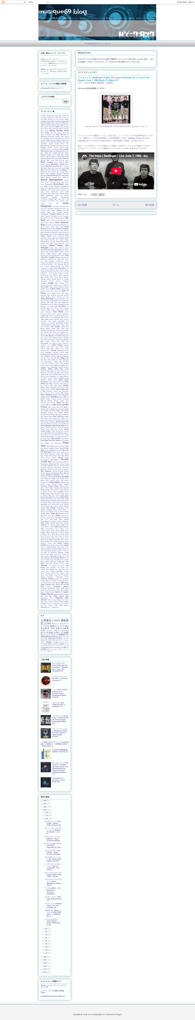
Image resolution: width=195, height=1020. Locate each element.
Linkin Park (58, 369)
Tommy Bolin (45, 571)
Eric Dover (65, 259)
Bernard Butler (63, 153)
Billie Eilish (62, 158)
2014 (45, 963)
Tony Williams (49, 575)
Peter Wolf (58, 450)
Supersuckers (51, 547)
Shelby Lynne (45, 511)
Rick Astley (44, 477)
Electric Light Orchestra (60, 253)
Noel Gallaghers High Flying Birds (52, 425)
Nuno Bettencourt (52, 429)
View (62, 590)
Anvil (62, 136)
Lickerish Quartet (63, 367)
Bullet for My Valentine (52, 186)
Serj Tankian (51, 508)
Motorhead (62, 409)
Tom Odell (58, 569)
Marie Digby (58, 385)
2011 (45, 972)
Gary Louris (54, 277)
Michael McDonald (63, 399)
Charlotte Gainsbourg (60, 197)
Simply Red (55, 513)
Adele (48, 121)
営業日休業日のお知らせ (49, 636)
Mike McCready (58, 405)
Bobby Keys (48, 170)
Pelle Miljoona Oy (52, 446)
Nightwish (52, 422)
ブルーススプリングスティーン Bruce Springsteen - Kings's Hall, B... (53, 882)
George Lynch (46, 279)
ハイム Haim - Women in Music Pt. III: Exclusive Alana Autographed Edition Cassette (60, 693)
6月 (46, 938)
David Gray (59, 227)
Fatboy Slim (44, 263)
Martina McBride (51, 389)
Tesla (60, 556)
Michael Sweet (59, 401)
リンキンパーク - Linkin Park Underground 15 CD (53, 898)
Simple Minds (45, 513)
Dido (42, 240)
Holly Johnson (45, 300)
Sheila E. (66, 510)
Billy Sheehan (60, 160)
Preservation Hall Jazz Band (59, 455)
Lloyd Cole (44, 374)
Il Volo (61, 308)
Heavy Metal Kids (47, 299)
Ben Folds (44, 153)
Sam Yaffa (65, 499)
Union (58, 588)
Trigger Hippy (45, 580)
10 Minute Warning (46, 116)
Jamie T (47, 317)
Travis (57, 578)
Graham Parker (55, 289)
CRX (48, 190)
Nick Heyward (56, 420)
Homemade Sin (55, 300)
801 (42, 119)
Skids (49, 515)
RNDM (67, 462)
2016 (45, 957)
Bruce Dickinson (63, 177)
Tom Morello (50, 569)
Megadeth (65, 395)
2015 (45, 960)
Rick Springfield (63, 477)
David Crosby (49, 227)
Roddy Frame (45, 490)
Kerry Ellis (50, 358)
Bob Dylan (47, 168)
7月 (46, 934)
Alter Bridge (45, 132)
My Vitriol (52, 411)
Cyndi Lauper (45, 216)
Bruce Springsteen (52, 179)
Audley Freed (60, 140)
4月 (46, 944)
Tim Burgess (53, 565)
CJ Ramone (62, 188)
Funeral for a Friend (63, 272)
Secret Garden (58, 506)
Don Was (49, 243)
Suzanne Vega (57, 549)
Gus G (49, 293)
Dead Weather (54, 230)
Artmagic (46, 138)
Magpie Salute (52, 380)
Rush (54, 497)
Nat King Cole (60, 414)
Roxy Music (47, 495)
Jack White (58, 312)
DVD (55, 644)
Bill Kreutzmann (46, 158)
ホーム (116, 205)
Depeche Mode (63, 234)
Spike (58, 523)
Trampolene (59, 577)
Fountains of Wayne (47, 268)
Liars (48, 367)
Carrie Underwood (52, 192)
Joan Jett (60, 328)
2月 (46, 950)
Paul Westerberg (56, 443)
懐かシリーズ (64, 638)
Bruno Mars (60, 182)
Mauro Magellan (46, 395)
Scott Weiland (64, 504)
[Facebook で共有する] (100, 194)
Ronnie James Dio (51, 493)
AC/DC (50, 119)
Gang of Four (64, 273)
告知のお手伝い (54, 633)
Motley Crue (54, 409)
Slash (58, 515)
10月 (47, 819)
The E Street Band (56, 558)
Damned (43, 218)
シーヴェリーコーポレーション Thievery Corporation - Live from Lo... (53, 867)
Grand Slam (65, 289)
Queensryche (54, 459)
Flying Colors (55, 266)
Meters (61, 397)
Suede (66, 545)
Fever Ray (57, 263)
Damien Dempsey (63, 216)
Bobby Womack (57, 170)
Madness (43, 380)
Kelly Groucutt (64, 354)
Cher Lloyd (65, 199)
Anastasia (66, 132)
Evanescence (60, 261)
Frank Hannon (50, 270)
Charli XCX (59, 195)
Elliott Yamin (61, 255)
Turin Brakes (53, 580)
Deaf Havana (64, 230)
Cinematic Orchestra (54, 208)
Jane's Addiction (55, 317)
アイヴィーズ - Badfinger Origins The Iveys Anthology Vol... (53, 905)
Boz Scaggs (60, 172)
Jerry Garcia (56, 325)
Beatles (46, 151)
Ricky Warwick (50, 480)
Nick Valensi (65, 420)
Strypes (53, 545)
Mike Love (49, 405)
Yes (47, 603)
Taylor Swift (49, 554)
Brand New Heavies (48, 173)
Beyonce (43, 156)
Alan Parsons (61, 125)
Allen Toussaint (64, 128)
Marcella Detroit (59, 383)
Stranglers (62, 541)
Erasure (63, 257)
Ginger (50, 283)
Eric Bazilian (49, 259)
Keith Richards (51, 354)
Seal (42, 506)
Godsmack (49, 285)
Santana (53, 500)
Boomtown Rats (46, 172)
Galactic (55, 273)
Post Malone (44, 455)
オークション (61, 645)
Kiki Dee (57, 358)
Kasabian (48, 352)
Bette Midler (65, 155)
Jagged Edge (45, 315)
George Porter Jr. (57, 279)
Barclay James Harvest (56, 147)
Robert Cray (65, 482)
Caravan (63, 190)
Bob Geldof (55, 168)
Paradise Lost (53, 436)
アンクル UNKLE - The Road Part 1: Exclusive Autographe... (53, 891)
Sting (47, 539)
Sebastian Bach (49, 506)
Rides (58, 480)
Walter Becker (50, 592)
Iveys (86, 83)
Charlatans (49, 195)
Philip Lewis (56, 452)
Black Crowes (47, 162)
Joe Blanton (51, 330)
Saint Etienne (49, 499)
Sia (59, 511)
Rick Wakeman (46, 478)
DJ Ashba (54, 216)
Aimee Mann (55, 123)
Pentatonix (62, 446)
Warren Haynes (47, 594)
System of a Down (63, 550)
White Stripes (58, 596)
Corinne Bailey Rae (48, 212)
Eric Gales (44, 261)
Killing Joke (65, 358)
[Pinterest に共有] (103, 194)
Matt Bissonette (64, 391)
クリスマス (48, 640)
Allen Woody (45, 130)
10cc (60, 116)
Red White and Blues (61, 467)
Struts (48, 545)
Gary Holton (45, 277)
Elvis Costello (49, 257)
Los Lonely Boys (55, 374)
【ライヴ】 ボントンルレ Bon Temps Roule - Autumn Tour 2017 (53, 859)
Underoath (44, 588)
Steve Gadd (59, 530)
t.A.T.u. (49, 607)
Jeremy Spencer (46, 325)
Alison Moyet (45, 128)
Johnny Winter (50, 341)
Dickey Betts (64, 238)
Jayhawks (61, 321)
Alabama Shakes (51, 125)
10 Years (55, 116)
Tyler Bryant (56, 584)
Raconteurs (44, 464)
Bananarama (45, 145)
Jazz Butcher (51, 323)
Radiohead (52, 464)
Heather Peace (51, 297)
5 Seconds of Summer (62, 117)
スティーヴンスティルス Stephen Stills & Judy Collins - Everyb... (53, 874)
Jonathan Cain (45, 345)
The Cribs (65, 556)
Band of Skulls (64, 145)
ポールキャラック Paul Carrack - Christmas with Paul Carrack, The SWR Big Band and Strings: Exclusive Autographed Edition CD (60, 768)
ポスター (51, 645)
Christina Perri (64, 206)
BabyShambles (61, 142)
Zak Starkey (48, 605)
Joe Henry (66, 330)
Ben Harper (53, 153)
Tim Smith (61, 565)
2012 (45, 969)
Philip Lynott (65, 452)
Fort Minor (65, 266)
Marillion (66, 385)
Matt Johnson (55, 393)
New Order (61, 418)
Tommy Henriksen (57, 571)
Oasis (61, 429)
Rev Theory (48, 469)
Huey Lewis (49, 304)
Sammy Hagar (45, 500)
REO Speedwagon (58, 462)
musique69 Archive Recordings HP (53, 996)
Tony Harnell (60, 573)
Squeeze (44, 525)
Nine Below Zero (49, 423)
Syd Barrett (48, 550)
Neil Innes (44, 418)
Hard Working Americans (55, 295)
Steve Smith (54, 536)
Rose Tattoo (61, 493)
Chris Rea (54, 203)
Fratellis (50, 272)
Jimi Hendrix (55, 326)
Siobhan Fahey (64, 513)
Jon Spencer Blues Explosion (59, 343)
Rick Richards (52, 477)
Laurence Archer (54, 363)
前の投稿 (149, 205)
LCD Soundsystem (47, 361)
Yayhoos (56, 601)
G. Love (49, 273)
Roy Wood (55, 495)
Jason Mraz (45, 319)
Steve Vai (61, 536)
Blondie (43, 166)
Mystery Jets (52, 412)
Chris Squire (56, 206)
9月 (46, 928)
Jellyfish (66, 323)
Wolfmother (44, 601)
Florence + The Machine (55, 264)
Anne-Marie (51, 136)
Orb (45, 433)
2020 (45, 801)
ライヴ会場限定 (59, 634)
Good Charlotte (64, 285)
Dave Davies (49, 222)
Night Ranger (45, 422)
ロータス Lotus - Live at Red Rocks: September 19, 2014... (53, 845)
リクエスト (49, 631)
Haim (54, 293)
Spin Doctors (65, 523)
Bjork (67, 160)
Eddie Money (45, 251)
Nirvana (66, 423)
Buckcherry (48, 184)
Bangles (43, 147)
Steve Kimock (59, 532)
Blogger (119, 1014)
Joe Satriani (61, 332)
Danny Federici (51, 220)
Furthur (43, 273)
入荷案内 (109, 83)
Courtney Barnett (63, 212)
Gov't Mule (44, 287)
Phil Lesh (65, 450)
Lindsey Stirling (46, 369)
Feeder (51, 263)
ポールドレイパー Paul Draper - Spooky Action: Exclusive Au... (53, 823)
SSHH (42, 499)
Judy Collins (59, 347)
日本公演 (51, 638)
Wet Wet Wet (46, 596)
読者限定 (44, 649)
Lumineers (44, 378)
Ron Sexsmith (59, 491)
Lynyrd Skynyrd (53, 378)
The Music (57, 560)
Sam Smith (57, 499)
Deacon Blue (51, 229)
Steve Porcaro (45, 536)
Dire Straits (60, 240)
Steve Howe (50, 532)
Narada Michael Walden (48, 414)
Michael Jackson (51, 399)
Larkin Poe (44, 363)
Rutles (58, 497)
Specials (52, 523)
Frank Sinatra (60, 270)
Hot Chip (50, 302)
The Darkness (45, 558)
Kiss (53, 360)
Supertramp (60, 547)
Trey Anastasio (64, 578)
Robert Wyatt (53, 486)
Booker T (65, 170)
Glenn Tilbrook (59, 283)
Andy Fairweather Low (48, 134)
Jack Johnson (46, 312)
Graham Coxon (63, 287)
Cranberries (44, 214)
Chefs (59, 199)
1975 (64, 116)
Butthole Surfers (54, 188)
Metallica (54, 397)
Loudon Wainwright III (51, 376)
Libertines (54, 367)
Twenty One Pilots (63, 580)
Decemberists (54, 232)
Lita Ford (50, 373)
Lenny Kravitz (45, 365)
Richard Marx (58, 473)
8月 (46, 931)
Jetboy (63, 325)
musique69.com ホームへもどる (98, 43)
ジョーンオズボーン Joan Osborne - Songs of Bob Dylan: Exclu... (53, 922)
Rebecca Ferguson (60, 465)
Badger (51, 143)
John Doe (51, 334)
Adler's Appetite (56, 121)
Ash (63, 138)
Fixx (62, 263)
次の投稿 (82, 205)
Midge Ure (61, 402)
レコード (47, 634)
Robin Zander (54, 488)
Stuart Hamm (60, 545)
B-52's (48, 142)
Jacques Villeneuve (63, 314)
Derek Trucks (46, 236)
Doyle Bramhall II (60, 243)
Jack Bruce (65, 310)
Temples (46, 556)
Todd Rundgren (51, 567)
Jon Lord (60, 341)
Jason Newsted (54, 319)
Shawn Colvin (57, 510)
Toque (43, 577)
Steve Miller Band (53, 534)
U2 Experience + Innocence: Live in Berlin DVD (58, 780)
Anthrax (57, 136)
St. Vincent (51, 525)
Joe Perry (53, 332)
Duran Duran (54, 248)
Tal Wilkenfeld (52, 552)
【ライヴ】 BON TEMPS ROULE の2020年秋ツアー (58, 704)
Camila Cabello (55, 190)
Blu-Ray (48, 644)
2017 (45, 810)
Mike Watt (59, 407)
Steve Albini (59, 528)
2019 (45, 804)
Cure (67, 214)
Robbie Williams (54, 482)
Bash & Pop (51, 149)
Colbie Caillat (51, 210)
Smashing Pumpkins (62, 517)
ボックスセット (54, 649)
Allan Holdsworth (54, 128)
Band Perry (56, 145)
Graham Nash (45, 289)
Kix (57, 360)
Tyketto (57, 582)
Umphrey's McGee (61, 586)
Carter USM (64, 192)
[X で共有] (98, 194)
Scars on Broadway (62, 502)
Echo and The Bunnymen (53, 250)
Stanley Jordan (49, 527)
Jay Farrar (53, 321)
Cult (63, 214)
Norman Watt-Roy (51, 427)
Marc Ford (61, 382)
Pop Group (65, 454)
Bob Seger (62, 168)
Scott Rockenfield (53, 504)
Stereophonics (49, 528)
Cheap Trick (52, 199)
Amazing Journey (56, 132)
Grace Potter (53, 287)
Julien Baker (50, 348)
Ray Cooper (60, 464)
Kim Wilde (44, 360)
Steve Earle (50, 530)
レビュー (64, 649)
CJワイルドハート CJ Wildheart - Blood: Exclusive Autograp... (53, 838)
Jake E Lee (52, 315)
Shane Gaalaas (46, 510)
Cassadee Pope (46, 193)
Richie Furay (65, 475)
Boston (54, 172)
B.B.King (53, 142)
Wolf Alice (65, 600)
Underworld (51, 588)
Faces (67, 261)
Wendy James (64, 594)
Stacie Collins (60, 525)
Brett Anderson (52, 175)
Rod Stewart (64, 488)
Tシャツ (43, 651)
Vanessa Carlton (55, 590)
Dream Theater (56, 245)
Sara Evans (61, 500)
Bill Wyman (55, 158)
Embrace (58, 257)
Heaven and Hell (63, 297)
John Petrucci (53, 338)
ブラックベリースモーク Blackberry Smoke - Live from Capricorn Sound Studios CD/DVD (60, 732)
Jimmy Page (50, 328)
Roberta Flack (64, 486)
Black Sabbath (59, 162)
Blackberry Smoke (58, 164)
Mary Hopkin (60, 389)
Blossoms (49, 166)
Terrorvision (53, 556)
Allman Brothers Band (59, 130)
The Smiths (65, 560)
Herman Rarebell (59, 299)
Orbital (49, 433)
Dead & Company (62, 229)
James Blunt (60, 315)
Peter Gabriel (59, 448)
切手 (49, 651)
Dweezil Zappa (64, 248)
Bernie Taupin (56, 155)
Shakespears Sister (63, 508)
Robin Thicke (45, 488)
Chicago (43, 201)
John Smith (44, 339)
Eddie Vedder (54, 251)
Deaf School (45, 232)
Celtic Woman (59, 193)
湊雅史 (66, 633)
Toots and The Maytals (61, 575)
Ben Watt (66, 151)
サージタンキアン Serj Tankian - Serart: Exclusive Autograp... (53, 852)
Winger (59, 600)
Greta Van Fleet (55, 291)
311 (52, 117)
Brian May (61, 175)
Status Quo (58, 527)
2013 (45, 966)
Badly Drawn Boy (62, 143)
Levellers (62, 365)
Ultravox (48, 586)
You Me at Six (62, 603)
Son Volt (53, 519)
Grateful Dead (45, 291)
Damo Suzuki (51, 218)
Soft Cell (44, 519)
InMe (48, 310)
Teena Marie (57, 554)
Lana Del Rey (63, 361)
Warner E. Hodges (62, 592)
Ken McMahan (46, 356)
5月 (46, 941)
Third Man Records (52, 563)
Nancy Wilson (64, 412)
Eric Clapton (57, 259)
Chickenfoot (50, 201)
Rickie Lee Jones (58, 478)
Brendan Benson (63, 173)
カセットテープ (61, 640)
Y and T (51, 601)
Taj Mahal (44, 552)
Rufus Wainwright (46, 497)
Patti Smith (46, 438)
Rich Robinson (46, 471)
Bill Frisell (65, 156)
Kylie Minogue (64, 360)
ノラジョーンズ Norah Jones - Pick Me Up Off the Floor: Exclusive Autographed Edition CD (60, 719)
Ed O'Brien (65, 250)
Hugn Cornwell (58, 304)
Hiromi (67, 299)
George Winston (55, 281)
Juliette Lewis (59, 348)
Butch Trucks (45, 188)
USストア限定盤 (46, 642)
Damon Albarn (60, 218)
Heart (42, 297)
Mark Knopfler (51, 387)
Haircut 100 (60, 293)
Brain (67, 172)
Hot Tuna (57, 302)
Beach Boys (59, 149)
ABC (45, 119)
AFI (54, 119)
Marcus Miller (48, 385)
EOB (42, 250)
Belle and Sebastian (56, 151)
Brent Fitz (44, 175)
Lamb (55, 361)
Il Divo (55, 308)
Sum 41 (43, 547)
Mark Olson (61, 387)
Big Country (51, 156)
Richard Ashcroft (58, 471)
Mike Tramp (52, 407)
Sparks (47, 523)
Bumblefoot (65, 186)
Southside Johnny (56, 521)
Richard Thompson (53, 475)
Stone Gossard (54, 539)
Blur (42, 168)
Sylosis (54, 550)
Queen (60, 457)
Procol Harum (51, 457)
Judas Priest (50, 347)
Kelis (58, 354)
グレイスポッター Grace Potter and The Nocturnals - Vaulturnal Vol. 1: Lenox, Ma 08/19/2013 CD (60, 667)
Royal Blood (64, 495)
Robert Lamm (45, 484)
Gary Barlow (54, 275)
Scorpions (44, 504)
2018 (45, 807)
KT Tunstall (51, 350)
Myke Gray (60, 411)
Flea (45, 264)
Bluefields (56, 166)
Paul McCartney (54, 440)
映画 (62, 644)
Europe (51, 261)
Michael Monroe (46, 401)
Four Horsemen (59, 268)
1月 (46, 953)
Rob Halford (65, 480)
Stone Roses (65, 539)
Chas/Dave (44, 199)
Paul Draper (65, 438)
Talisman (61, 552)
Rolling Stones (48, 491)
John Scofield (64, 338)
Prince (42, 457)
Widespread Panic (47, 598)
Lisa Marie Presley (60, 371)
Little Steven (65, 373)
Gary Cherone (64, 275)
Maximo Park (57, 395)
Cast (52, 193)
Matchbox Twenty (52, 391)
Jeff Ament (59, 323)
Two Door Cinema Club (48, 582)
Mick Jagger (51, 402)
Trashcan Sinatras (47, 578)
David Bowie (49, 225)
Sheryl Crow (53, 511)
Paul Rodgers (65, 440)
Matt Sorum (65, 393)
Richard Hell (49, 473)
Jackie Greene (51, 314)
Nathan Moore (48, 416)
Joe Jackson (45, 332)
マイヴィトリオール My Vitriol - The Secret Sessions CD (60, 678)
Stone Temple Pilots (47, 541)
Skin (53, 515)
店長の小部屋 (62, 628)
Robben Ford (45, 482)
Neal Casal (57, 416)
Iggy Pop (50, 308)
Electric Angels (46, 253)
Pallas (67, 435)
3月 (46, 947)
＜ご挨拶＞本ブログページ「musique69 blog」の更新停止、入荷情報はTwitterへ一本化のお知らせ (55, 744)
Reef (42, 469)
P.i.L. (63, 435)
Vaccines (47, 590)
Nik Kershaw (60, 422)
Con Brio (66, 210)
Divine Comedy (51, 241)
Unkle (62, 588)
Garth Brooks (45, 275)
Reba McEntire (48, 465)
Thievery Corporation (57, 561)
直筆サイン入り (57, 626)
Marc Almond (53, 382)
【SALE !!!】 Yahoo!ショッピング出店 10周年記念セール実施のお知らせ (53, 913)
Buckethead (59, 184)
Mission (66, 407)
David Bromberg (59, 225)
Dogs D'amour (61, 241)
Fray (54, 272)
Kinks (49, 360)
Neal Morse (65, 416)
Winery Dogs (52, 600)
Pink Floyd (44, 454)
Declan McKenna (63, 232)
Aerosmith (47, 123)
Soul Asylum (64, 519)
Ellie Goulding (53, 255)
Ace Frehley (60, 119)
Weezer (56, 594)
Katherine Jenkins (58, 352)
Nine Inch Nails (59, 423)
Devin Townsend (58, 236)
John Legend (60, 334)
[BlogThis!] (95, 194)
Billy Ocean (50, 160)
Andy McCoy (61, 134)
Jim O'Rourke (45, 326)
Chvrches (43, 208)
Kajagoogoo (60, 350)
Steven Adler (51, 538)
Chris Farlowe (60, 201)
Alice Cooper (64, 127)
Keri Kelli (43, 358)
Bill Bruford (58, 156)
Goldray (56, 285)
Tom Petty (65, 569)
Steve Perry (64, 534)
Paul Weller (45, 443)
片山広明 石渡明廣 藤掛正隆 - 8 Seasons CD (60, 750)
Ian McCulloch (60, 306)
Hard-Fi (66, 295)
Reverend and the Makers (61, 469)
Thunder (44, 565)
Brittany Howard (51, 177)
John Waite (51, 339)
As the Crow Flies (55, 138)
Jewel (67, 325)
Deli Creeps (53, 234)
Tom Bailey (61, 567)
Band (51, 145)
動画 (65, 647)
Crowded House (55, 214)
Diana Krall (55, 238)
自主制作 (92, 83)
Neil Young (53, 418)
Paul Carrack (56, 438)
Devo (67, 236)
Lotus (64, 374)
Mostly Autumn (45, 409)
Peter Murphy (49, 450)
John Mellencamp (59, 336)
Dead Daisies (45, 230)
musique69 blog (62, 11)
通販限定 (100, 83)
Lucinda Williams (64, 376)
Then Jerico (45, 561)
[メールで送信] (92, 194)
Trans (67, 577)
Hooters (43, 302)
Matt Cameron (45, 393)
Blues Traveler (64, 166)
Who (67, 596)
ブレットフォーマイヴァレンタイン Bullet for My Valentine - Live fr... (53, 831)
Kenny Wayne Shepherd (60, 356)
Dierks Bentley (50, 240)
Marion (43, 387)
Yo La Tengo (53, 603)
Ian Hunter (50, 306)
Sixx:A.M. (44, 515)
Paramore (61, 436)
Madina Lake (64, 378)
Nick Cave (48, 420)
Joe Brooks (58, 330)
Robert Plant (57, 484)
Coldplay (59, 210)
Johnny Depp (59, 339)
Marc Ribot (49, 383)
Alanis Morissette (50, 127)
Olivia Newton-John (58, 431)
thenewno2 (55, 607)
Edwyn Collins (64, 251)
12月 (47, 812)
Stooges (55, 541)
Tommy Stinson (50, 573)
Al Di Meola (63, 123)
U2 (62, 584)
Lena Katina (64, 363)
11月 (47, 815)
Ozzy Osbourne (51, 435)
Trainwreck (50, 577)
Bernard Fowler (46, 155)
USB (56, 642)
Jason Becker (65, 317)
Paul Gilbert (45, 440)
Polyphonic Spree (54, 454)
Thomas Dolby (64, 563)
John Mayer (49, 336)
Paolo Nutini (45, 436)
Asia (48, 140)
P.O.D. (59, 435)
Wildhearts (59, 598)
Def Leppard (45, 234)
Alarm (58, 127)
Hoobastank (65, 300)
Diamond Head (46, 238)
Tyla (62, 582)
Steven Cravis (59, 538)
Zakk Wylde (58, 605)
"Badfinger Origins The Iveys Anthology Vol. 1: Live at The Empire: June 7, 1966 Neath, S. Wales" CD (116, 126)
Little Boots (56, 373)
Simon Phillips (64, 511)
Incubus (53, 310)
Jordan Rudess (57, 345)
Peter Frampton (49, 448)
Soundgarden (45, 521)
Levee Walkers (54, 365)
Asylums (52, 140)
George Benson (64, 277)
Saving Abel (51, 502)
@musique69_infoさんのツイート (52, 88)
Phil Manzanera (46, 452)
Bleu (67, 164)
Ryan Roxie (65, 497)
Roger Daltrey (54, 490)
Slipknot (63, 515)
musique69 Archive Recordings (51, 647)
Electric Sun (44, 255)
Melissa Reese (45, 397)
